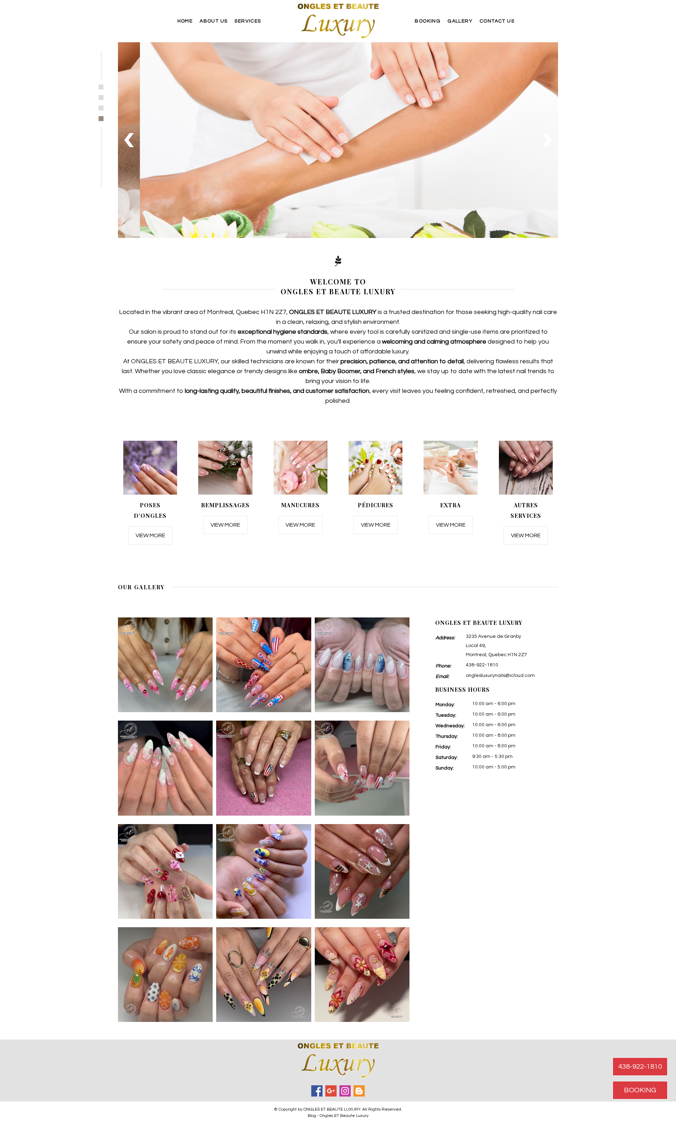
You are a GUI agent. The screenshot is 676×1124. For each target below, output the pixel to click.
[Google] (331, 1091)
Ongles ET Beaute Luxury (344, 1115)
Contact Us (497, 21)
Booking (427, 21)
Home (185, 21)
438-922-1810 (482, 665)
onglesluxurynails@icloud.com (500, 675)
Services (247, 21)
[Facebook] (317, 1091)
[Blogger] (359, 1091)
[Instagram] (345, 1091)
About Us (213, 21)
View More (150, 535)
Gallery (459, 21)
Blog (312, 1115)
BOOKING (640, 1090)
